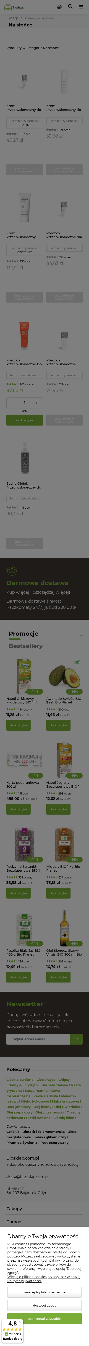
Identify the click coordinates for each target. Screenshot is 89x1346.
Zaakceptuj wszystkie (44, 1318)
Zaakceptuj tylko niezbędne (44, 1292)
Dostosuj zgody (44, 1305)
